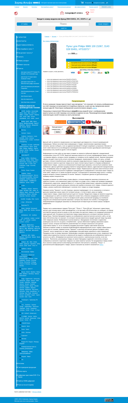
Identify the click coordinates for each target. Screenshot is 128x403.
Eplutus (35, 162)
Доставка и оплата (80, 7)
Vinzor (22, 320)
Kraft (21, 212)
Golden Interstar (31, 179)
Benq (21, 123)
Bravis (28, 127)
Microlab (28, 230)
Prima (21, 262)
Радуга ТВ (25, 342)
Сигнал (24, 133)
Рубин (32, 252)
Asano (33, 116)
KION (25, 210)
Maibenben (30, 225)
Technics (27, 304)
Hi (37, 190)
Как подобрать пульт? (47, 7)
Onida (35, 242)
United (26, 313)
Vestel (27, 318)
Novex (34, 237)
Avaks (32, 118)
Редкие (22, 343)
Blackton (22, 125)
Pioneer (31, 258)
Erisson (22, 163)
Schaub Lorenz (24, 286)
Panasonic (25, 255)
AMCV (21, 114)
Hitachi (37, 192)
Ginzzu (36, 175)
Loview (33, 220)
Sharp (31, 286)
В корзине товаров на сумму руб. (96, 3)
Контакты (34, 7)
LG (22, 218)
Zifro (23, 332)
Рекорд (36, 342)
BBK (31, 121)
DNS (21, 148)
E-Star (31, 163)
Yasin (27, 329)
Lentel (37, 218)
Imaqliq (28, 199)
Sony (27, 291)
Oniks (21, 243)
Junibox (34, 215)
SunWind (27, 295)
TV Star (37, 310)
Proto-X (22, 264)
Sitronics (22, 291)
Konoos (38, 210)
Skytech (33, 287)
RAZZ (28, 272)
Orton (21, 245)
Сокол (29, 133)
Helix (34, 190)
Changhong (23, 141)
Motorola (37, 228)
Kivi (29, 210)
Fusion (32, 170)
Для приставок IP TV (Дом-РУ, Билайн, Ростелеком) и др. (30, 73)
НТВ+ (23, 185)
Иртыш (24, 338)
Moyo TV (22, 230)
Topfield (22, 308)
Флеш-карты (22, 371)
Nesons (22, 237)
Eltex (32, 160)
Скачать (21, 57)
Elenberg (33, 158)
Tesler (22, 306)
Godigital (22, 179)
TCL (23, 304)
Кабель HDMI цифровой (26, 381)
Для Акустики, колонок (28, 102)
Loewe (28, 220)
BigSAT (36, 123)
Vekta (35, 316)
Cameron (30, 136)
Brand (24, 127)
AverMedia (23, 118)
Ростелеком (25, 252)
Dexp (35, 146)
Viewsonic (33, 318)
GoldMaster (32, 180)
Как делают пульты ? (25, 53)
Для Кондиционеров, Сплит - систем (30, 92)
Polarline (22, 260)
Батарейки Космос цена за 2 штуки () (84, 63)
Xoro (28, 326)
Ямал (28, 356)
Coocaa (31, 138)
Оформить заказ (106, 7)
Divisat (22, 150)
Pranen (28, 260)
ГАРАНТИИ (22, 37)
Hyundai (22, 196)
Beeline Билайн (28, 123)
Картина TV (25, 205)
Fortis (23, 170)
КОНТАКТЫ (22, 41)
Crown (31, 140)
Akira (21, 113)
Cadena (24, 136)
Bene (35, 121)
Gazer (29, 173)
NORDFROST (23, 239)
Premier (33, 260)
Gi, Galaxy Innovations (26, 175)
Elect (36, 160)
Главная (16, 7)
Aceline (28, 111)
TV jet (32, 310)
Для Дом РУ (25, 155)
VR (30, 320)
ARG (28, 116)
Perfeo (22, 265)
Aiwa (25, 113)
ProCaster (27, 262)
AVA (28, 118)
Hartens (35, 188)
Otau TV (34, 245)
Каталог (25, 7)
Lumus (27, 222)
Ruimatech (23, 275)
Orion (29, 245)
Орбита (24, 248)
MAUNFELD (23, 226)
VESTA (22, 318)
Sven (30, 296)
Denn (31, 146)
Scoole (22, 282)
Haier (21, 190)
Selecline (27, 282)
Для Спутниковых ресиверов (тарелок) (30, 87)
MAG (29, 226)
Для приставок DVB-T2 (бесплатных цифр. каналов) (30, 82)
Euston (22, 167)
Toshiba (22, 310)
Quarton (24, 269)
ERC (26, 163)
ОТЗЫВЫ (24, 24)
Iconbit (23, 199)
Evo (35, 163)
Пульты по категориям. (26, 385)
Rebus (38, 272)
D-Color (30, 144)
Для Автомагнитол (27, 99)
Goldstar (22, 182)
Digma (36, 148)
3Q (22, 359)
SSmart (22, 287)
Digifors (30, 148)
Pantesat (31, 255)
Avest (37, 118)
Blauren (28, 125)
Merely (37, 226)
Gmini (28, 182)
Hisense (31, 192)
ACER (23, 111)
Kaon (23, 208)
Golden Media (24, 180)
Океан (29, 248)
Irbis (33, 199)
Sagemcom (29, 278)
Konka (33, 210)
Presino (28, 264)
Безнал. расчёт (93, 7)
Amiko (26, 114)
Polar (36, 258)
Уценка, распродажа (26, 348)
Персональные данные (64, 7)
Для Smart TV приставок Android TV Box (29, 77)
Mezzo (22, 228)
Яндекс (24, 356)
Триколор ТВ (33, 300)
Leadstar (27, 218)
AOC (21, 116)
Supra (38, 295)
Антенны (21, 363)
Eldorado (22, 160)
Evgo (27, 165)
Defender (36, 144)
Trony (27, 308)
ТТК (21, 301)
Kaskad (28, 208)
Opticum (26, 243)
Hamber (24, 188)
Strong (22, 293)
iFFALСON (29, 202)
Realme (33, 272)
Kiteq (21, 210)
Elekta (28, 160)
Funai (27, 170)
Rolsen (37, 273)
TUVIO (27, 310)
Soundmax (33, 291)
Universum (33, 313)
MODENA (31, 228)
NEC (29, 235)
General (35, 177)
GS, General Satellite (26, 177)
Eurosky (32, 165)
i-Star (23, 202)
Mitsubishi (35, 230)
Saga (23, 278)
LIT (24, 220)
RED (21, 273)
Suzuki (22, 296)
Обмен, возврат (23, 60)
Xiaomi (24, 326)
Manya (24, 225)
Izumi (37, 199)
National (24, 235)
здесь (95, 108)
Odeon (24, 242)
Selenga (33, 282)
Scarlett (32, 284)
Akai (29, 113)
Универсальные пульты (29, 346)
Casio (35, 136)
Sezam (27, 284)
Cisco (26, 138)
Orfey (38, 243)
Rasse (23, 272)
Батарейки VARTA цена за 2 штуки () (84, 67)
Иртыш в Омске (36, 392)
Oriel (25, 245)
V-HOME (24, 316)
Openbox (33, 243)
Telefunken (28, 306)
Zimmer (28, 332)
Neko (33, 235)
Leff (21, 220)
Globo (32, 182)
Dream (37, 150)
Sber (37, 280)
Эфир (30, 351)
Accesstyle (35, 111)
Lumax (22, 222)
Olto (31, 242)
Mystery (22, 232)
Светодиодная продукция (27, 367)
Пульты (20, 68)
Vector (30, 316)
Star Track (28, 293)
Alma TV (33, 113)
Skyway (22, 289)
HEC (30, 190)
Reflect (25, 273)
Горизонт (24, 335)
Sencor (22, 284)
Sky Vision (35, 289)
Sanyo (28, 280)
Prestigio (34, 264)
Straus (22, 295)
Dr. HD (21, 152)
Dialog (25, 148)
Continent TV (24, 140)
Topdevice (33, 308)
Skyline (27, 287)
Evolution (22, 165)
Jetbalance (24, 215)
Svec (26, 296)
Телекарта (25, 300)
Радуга (31, 342)
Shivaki (36, 286)
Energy (29, 162)
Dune (26, 152)
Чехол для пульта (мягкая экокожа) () (84, 65)
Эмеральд (25, 351)
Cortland (36, 140)
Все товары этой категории (50, 41)
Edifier (28, 158)
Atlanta (36, 114)
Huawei (33, 196)
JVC (30, 215)
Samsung (37, 278)
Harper (30, 188)
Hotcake (34, 194)
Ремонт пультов (23, 64)
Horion (29, 194)
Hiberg (22, 192)
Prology (33, 262)
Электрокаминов (25, 353)
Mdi (26, 228)
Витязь (24, 130)
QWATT (30, 269)
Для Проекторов (26, 96)
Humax (28, 196)
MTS (33, 226)
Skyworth (28, 289)
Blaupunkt (35, 125)
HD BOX (26, 190)
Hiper (26, 192)
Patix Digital (23, 256)
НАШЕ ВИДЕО (103, 24)
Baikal (23, 121)
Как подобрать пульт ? (26, 49)
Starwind (35, 293)
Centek (22, 138)
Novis (38, 237)
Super (33, 295)
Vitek (38, 318)
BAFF (27, 121)
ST (38, 291)
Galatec (24, 173)
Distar (26, 150)
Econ (23, 158)
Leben (32, 218)
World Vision (26, 323)
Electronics (23, 162)
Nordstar (28, 237)
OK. (28, 242)
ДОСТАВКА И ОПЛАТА (26, 45)
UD (23, 313)
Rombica (31, 273)
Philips (30, 256)
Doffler (31, 150)
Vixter (26, 320)
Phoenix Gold (24, 258)
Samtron (22, 280)
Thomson (36, 306)
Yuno (23, 329)
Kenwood (34, 208)
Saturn (33, 280)
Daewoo (24, 144)
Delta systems (24, 146)
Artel (24, 116)
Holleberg (23, 194)
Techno (33, 304)
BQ (20, 127)
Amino (31, 114)
